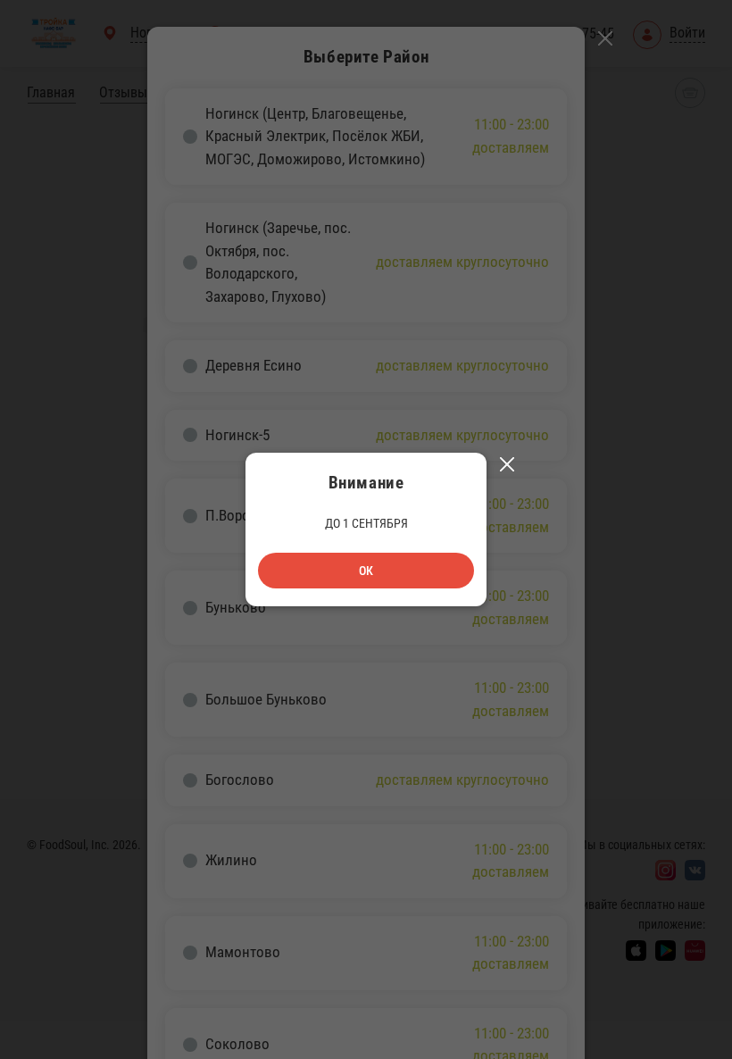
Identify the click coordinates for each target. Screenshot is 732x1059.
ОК (366, 570)
